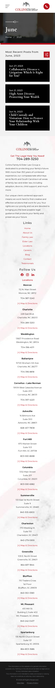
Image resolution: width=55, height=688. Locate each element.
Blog (27, 254)
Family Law (27, 237)
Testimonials (27, 263)
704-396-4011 (27, 347)
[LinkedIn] (32, 274)
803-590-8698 (27, 456)
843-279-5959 (27, 540)
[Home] (26, 6)
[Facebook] (22, 274)
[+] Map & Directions (27, 303)
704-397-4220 (27, 400)
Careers (27, 250)
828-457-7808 (27, 428)
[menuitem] (20, 682)
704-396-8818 (27, 372)
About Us (27, 232)
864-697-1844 (27, 565)
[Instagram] (27, 274)
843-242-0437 (27, 621)
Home (27, 228)
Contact (27, 259)
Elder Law (27, 241)
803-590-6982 (27, 484)
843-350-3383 (27, 593)
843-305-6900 (27, 512)
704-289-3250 (27, 159)
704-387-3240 (27, 298)
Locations (27, 246)
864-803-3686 (27, 649)
